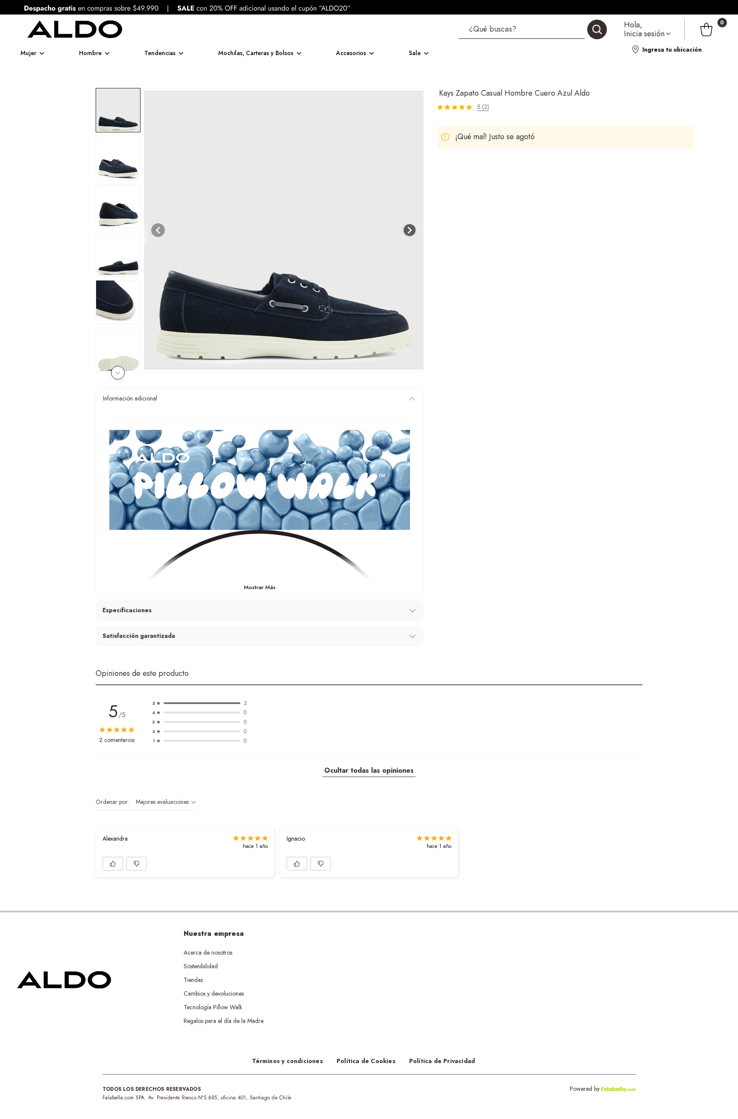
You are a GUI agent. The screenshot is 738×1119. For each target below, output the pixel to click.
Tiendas (193, 980)
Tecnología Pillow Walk (213, 1007)
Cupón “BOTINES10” (364, 952)
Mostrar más (259, 587)
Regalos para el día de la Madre (224, 1021)
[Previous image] (158, 230)
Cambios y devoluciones (214, 993)
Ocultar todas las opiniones (369, 770)
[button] (533, 29)
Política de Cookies (366, 1061)
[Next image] (409, 230)
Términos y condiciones (287, 1061)
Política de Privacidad (442, 1061)
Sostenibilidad (201, 966)
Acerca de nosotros (208, 952)
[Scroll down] (118, 373)
